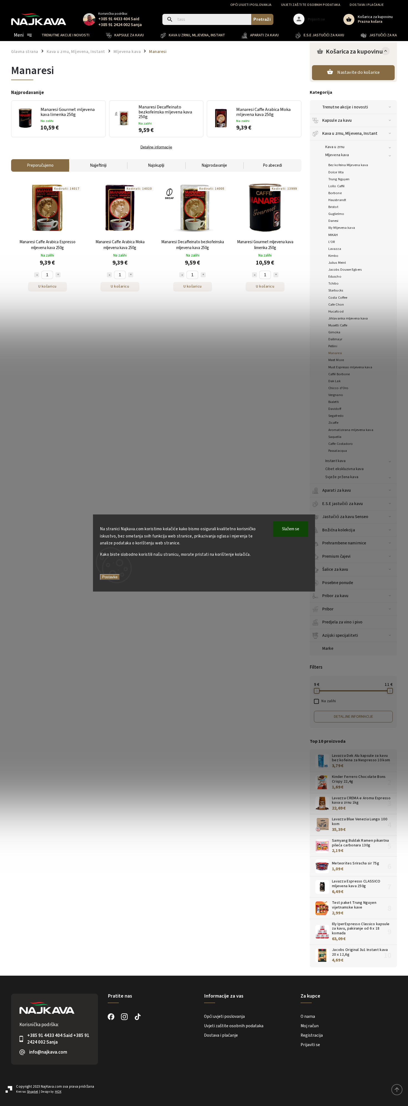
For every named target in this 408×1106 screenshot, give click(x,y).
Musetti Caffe (337, 325)
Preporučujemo (40, 165)
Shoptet (32, 1091)
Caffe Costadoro (340, 443)
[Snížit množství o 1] (36, 274)
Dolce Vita (336, 172)
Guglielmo (336, 213)
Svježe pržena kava (341, 477)
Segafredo (336, 415)
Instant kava (335, 461)
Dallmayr (335, 339)
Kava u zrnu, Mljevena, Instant (349, 133)
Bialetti (333, 401)
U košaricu (47, 286)
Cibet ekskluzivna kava (344, 469)
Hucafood (336, 311)
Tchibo (333, 283)
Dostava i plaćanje (367, 4)
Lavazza (334, 248)
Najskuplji (156, 165)
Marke (328, 648)
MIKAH (333, 234)
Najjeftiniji (98, 165)
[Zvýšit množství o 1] (58, 274)
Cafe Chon (336, 304)
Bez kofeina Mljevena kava (348, 165)
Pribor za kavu (335, 596)
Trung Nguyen (338, 179)
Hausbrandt (337, 199)
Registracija (312, 1035)
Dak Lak (334, 381)
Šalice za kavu (335, 569)
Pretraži (262, 19)
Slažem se (290, 529)
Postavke (109, 577)
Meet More (336, 359)
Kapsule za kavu (337, 120)
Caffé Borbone (339, 374)
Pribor (328, 609)
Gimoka (334, 332)
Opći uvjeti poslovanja (251, 4)
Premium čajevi (336, 556)
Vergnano (335, 394)
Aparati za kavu (336, 490)
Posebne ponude (337, 583)
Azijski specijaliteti (340, 635)
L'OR (331, 241)
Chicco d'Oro (338, 387)
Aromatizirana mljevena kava (350, 429)
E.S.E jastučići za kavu (342, 504)
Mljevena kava (337, 155)
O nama (308, 1016)
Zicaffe (333, 422)
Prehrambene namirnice (344, 543)
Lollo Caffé (336, 186)
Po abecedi (272, 165)
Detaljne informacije (353, 716)
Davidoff (334, 408)
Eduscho (334, 276)
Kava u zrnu (334, 147)
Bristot (333, 206)
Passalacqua (337, 450)
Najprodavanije (214, 165)
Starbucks (335, 290)
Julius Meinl (337, 262)
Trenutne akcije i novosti (345, 107)
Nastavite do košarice (358, 72)
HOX (58, 1091)
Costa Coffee (337, 297)
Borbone (335, 193)
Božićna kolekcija (338, 530)
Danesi (333, 220)
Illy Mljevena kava (341, 227)
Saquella (334, 436)
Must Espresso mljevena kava (350, 367)
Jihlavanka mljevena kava (348, 318)
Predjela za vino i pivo (342, 622)
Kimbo (333, 255)
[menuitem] (70, 35)
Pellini (332, 346)
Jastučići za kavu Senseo (345, 517)
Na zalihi (328, 701)
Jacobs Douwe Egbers (345, 269)
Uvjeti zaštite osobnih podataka (311, 4)
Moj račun (310, 1026)
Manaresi (335, 353)
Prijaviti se (310, 1045)
